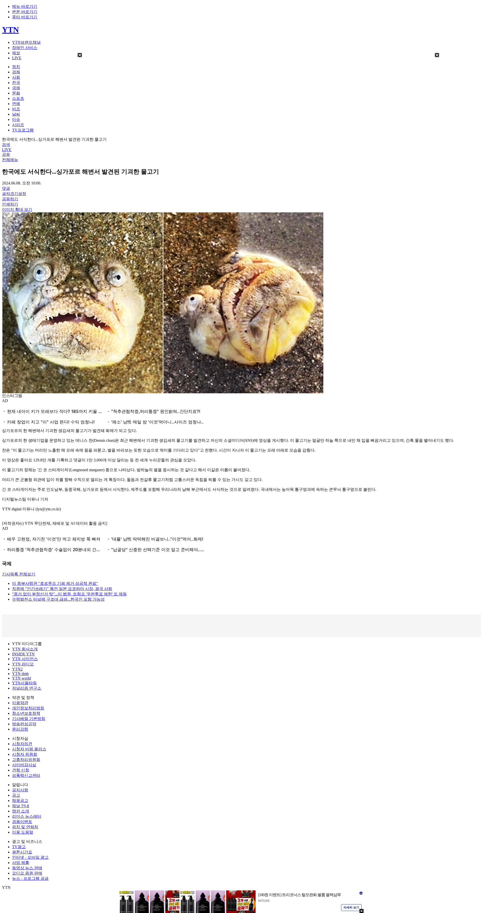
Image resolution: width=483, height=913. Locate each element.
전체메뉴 (10, 160)
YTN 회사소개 (25, 649)
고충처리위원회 (26, 759)
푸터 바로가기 (24, 17)
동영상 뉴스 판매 (27, 868)
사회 (16, 77)
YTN (10, 29)
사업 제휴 (20, 862)
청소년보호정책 (26, 713)
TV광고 (19, 847)
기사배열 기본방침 (28, 718)
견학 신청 (20, 770)
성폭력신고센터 (26, 775)
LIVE (16, 58)
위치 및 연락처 (25, 827)
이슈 (16, 119)
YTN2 (17, 669)
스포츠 (18, 98)
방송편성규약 (24, 724)
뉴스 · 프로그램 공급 (30, 878)
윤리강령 (20, 729)
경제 (16, 72)
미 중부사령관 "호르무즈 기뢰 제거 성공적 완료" (55, 583)
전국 (16, 82)
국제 (16, 88)
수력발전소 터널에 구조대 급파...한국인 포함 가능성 (58, 599)
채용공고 (20, 800)
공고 (16, 795)
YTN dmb (20, 673)
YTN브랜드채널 (26, 42)
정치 (16, 67)
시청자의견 (22, 744)
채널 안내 (20, 806)
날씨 (16, 114)
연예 (16, 104)
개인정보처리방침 (28, 708)
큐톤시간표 (22, 852)
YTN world (21, 678)
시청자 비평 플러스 (29, 749)
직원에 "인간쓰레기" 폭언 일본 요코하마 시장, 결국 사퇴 (62, 589)
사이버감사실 (24, 765)
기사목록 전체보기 (18, 574)
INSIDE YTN (23, 654)
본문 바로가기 (24, 12)
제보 (16, 53)
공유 (6, 154)
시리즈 (18, 125)
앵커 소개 (20, 811)
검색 (6, 144)
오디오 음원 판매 (27, 873)
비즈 (16, 109)
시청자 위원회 (24, 754)
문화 (16, 93)
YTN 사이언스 (25, 659)
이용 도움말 (22, 832)
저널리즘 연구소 (26, 688)
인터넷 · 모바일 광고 (30, 857)
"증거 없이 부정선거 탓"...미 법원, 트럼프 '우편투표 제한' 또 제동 (69, 594)
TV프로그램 (23, 130)
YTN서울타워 (24, 683)
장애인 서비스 (24, 47)
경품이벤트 (22, 822)
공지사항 (20, 790)
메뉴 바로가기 (24, 6)
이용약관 (20, 703)
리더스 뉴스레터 (26, 816)
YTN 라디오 (23, 664)
